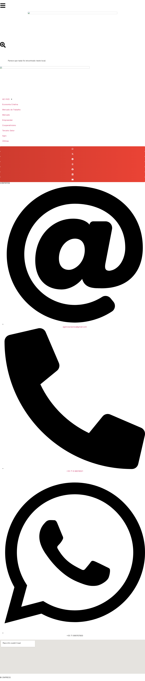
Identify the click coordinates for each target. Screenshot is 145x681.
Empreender (7, 120)
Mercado (6, 115)
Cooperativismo (9, 125)
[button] (72, 148)
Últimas (5, 141)
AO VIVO (6, 99)
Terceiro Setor (8, 130)
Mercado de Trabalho (11, 109)
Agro (4, 136)
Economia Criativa (10, 104)
